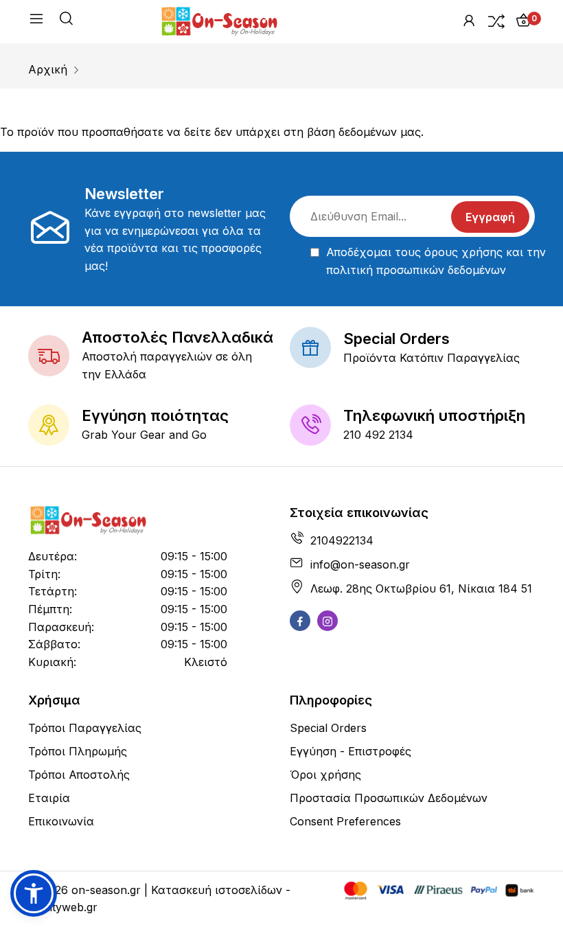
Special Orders (328, 728)
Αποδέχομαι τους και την (436, 261)
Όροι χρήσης (325, 774)
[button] (34, 893)
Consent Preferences (345, 821)
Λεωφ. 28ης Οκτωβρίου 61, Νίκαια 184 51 (421, 588)
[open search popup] (66, 20)
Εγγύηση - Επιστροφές (350, 751)
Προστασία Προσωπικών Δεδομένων (388, 798)
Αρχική (47, 69)
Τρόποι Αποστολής (79, 774)
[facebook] (300, 620)
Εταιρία (49, 798)
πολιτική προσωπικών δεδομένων (416, 270)
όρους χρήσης (463, 252)
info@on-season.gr (360, 564)
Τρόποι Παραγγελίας (84, 728)
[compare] (496, 21)
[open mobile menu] (36, 21)
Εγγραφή (490, 217)
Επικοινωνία (61, 821)
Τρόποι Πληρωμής (77, 751)
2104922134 (342, 540)
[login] (469, 21)
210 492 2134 (378, 435)
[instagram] (327, 620)
